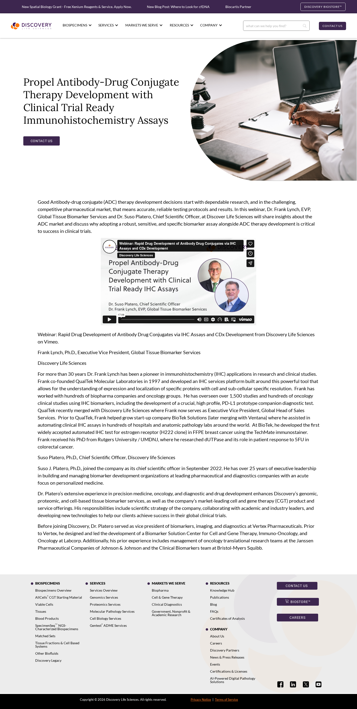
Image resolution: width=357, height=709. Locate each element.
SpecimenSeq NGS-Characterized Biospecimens (56, 627)
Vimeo (51, 341)
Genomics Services (104, 597)
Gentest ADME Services (108, 625)
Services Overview (104, 590)
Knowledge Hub (222, 590)
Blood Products (47, 618)
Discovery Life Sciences (290, 334)
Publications (219, 597)
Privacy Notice (201, 699)
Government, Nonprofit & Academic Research (171, 613)
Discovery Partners (224, 650)
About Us (217, 636)
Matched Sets (45, 636)
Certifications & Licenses (228, 671)
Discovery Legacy (48, 660)
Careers (216, 643)
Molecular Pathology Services (112, 611)
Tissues (40, 611)
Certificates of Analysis (227, 618)
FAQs (214, 611)
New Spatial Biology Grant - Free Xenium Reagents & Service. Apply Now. (65, 7)
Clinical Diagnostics (167, 604)
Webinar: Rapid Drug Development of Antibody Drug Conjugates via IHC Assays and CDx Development (146, 334)
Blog (213, 604)
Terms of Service (226, 699)
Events (215, 664)
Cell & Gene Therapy (167, 597)
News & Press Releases (227, 657)
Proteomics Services (105, 604)
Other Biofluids (46, 653)
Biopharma (160, 590)
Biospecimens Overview (53, 590)
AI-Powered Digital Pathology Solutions (232, 680)
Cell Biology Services (105, 618)
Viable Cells (44, 604)
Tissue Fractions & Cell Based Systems (57, 644)
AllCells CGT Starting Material (58, 597)
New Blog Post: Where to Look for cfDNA (166, 7)
